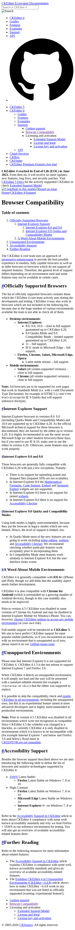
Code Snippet (31, 485)
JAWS (14, 777)
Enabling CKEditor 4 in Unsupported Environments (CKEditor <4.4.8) (36, 880)
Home (5, 192)
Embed (46, 485)
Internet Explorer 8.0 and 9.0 (44, 227)
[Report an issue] (45, 189)
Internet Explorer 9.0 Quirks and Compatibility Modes (46, 232)
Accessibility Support (23, 245)
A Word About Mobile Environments (41, 238)
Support (15, 32)
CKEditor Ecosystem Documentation (25, 3)
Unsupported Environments (27, 242)
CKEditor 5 (17, 107)
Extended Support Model (26, 185)
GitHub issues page (42, 644)
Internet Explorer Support (34, 224)
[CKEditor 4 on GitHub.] (41, 100)
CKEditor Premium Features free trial (33, 164)
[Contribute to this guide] (18, 189)
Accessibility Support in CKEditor (38, 816)
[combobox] (20, 7)
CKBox (15, 157)
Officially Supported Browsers (29, 220)
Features (15, 25)
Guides (14, 21)
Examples (16, 28)
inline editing (49, 540)
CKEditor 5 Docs (13, 182)
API (12, 35)
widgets (23, 496)
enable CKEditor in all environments (36, 697)
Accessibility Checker (23, 503)
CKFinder (16, 160)
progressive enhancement (17, 259)
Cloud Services (19, 153)
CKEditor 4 (17, 18)
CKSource (26, 925)
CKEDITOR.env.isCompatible (21, 742)
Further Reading (20, 249)
